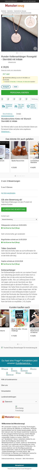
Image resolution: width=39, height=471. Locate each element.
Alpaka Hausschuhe (18, 161)
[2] (18, 52)
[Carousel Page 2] (17, 175)
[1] (17, 53)
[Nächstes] (35, 34)
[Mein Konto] (35, 6)
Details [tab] (18, 114)
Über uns (4, 385)
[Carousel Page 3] (18, 175)
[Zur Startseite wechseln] (14, 5)
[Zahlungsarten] (19, 372)
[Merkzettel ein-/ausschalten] (35, 48)
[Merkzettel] (30, 6)
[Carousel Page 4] (20, 175)
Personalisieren (19, 92)
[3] (20, 52)
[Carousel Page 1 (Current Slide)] (15, 176)
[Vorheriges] (3, 34)
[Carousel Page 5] (22, 175)
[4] (22, 52)
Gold (15, 86)
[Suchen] (26, 6)
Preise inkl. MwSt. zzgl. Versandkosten (11, 70)
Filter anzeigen (8, 193)
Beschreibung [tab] (7, 114)
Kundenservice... (24, 363)
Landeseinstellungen (8, 397)
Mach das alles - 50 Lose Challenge (19, 330)
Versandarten (6, 391)
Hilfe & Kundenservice (9, 379)
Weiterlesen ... (6, 132)
